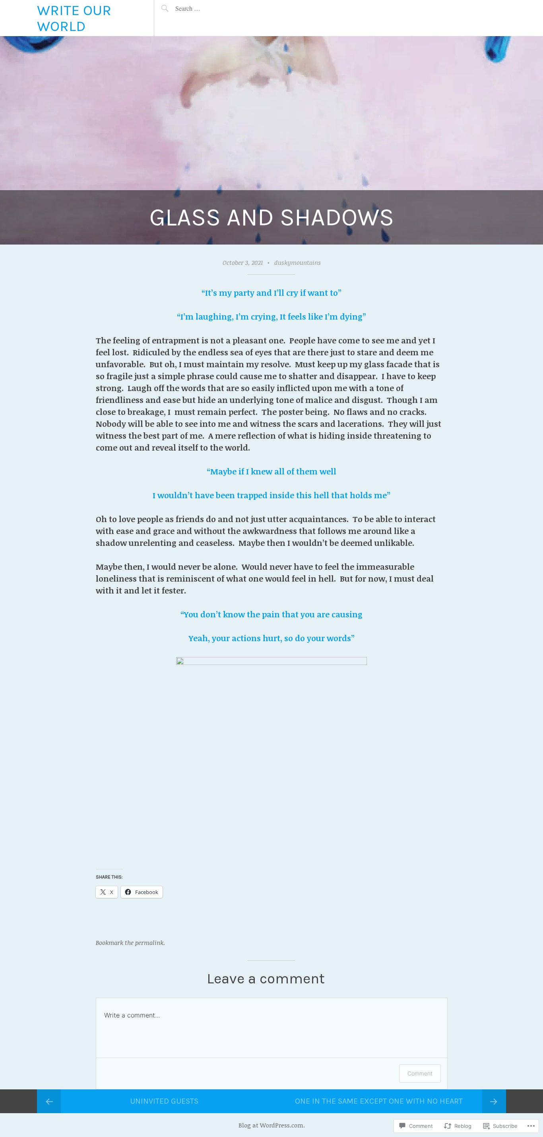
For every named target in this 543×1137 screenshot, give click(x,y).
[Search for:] (206, 8)
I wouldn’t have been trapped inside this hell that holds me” (271, 495)
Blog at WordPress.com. (272, 1125)
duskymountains (297, 262)
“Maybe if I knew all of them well (271, 471)
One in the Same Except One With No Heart (379, 1101)
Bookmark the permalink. (130, 942)
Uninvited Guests (164, 1101)
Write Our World (74, 18)
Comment (419, 1073)
